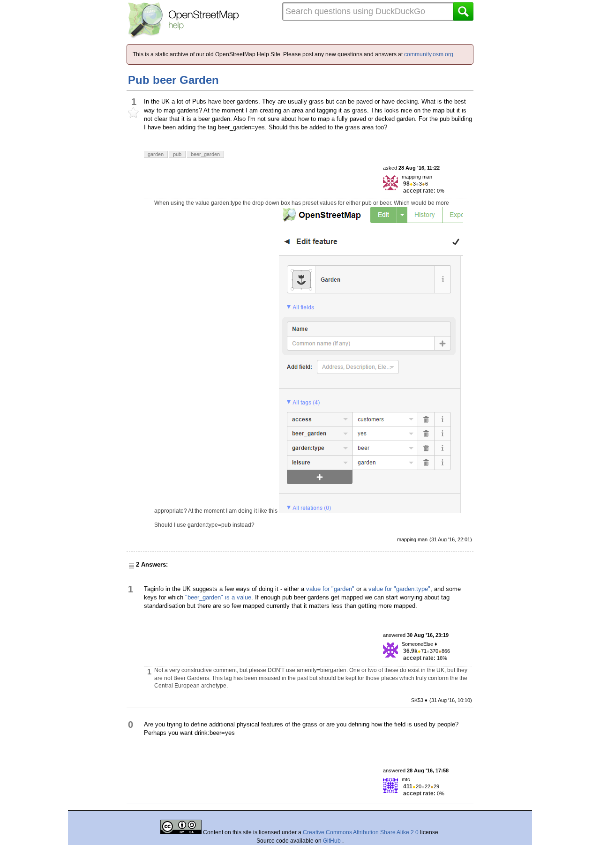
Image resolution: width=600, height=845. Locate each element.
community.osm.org (428, 54)
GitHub (332, 841)
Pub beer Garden (173, 80)
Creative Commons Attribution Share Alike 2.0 (361, 832)
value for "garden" (330, 588)
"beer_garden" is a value (218, 597)
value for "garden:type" (399, 588)
